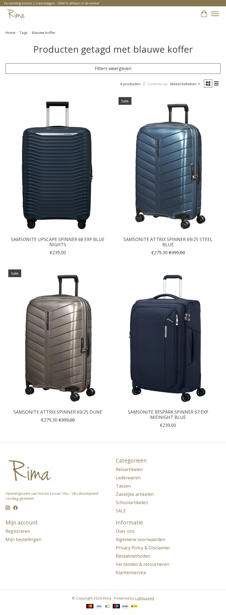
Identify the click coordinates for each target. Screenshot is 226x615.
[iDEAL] (134, 606)
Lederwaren (128, 478)
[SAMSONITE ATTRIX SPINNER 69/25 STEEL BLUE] (168, 164)
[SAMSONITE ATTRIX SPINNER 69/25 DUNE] (58, 336)
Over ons (125, 531)
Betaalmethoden (133, 556)
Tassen (123, 486)
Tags (24, 32)
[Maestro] (116, 606)
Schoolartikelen (132, 502)
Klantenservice (131, 572)
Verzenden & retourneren (142, 564)
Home (10, 32)
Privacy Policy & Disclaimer (143, 548)
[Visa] (99, 606)
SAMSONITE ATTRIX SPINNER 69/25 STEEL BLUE (167, 242)
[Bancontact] (107, 606)
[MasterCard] (89, 606)
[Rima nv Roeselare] (16, 13)
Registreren (18, 531)
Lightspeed (144, 598)
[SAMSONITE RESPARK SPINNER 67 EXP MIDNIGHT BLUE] (168, 336)
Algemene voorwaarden (140, 539)
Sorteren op (157, 83)
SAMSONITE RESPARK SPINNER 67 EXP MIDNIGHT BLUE (168, 414)
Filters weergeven (113, 68)
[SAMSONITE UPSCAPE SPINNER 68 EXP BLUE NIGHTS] (58, 164)
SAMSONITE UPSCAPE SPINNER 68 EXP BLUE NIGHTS (57, 242)
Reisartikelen (129, 469)
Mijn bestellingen (23, 539)
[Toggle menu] (214, 13)
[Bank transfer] (125, 606)
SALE (121, 511)
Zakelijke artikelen (135, 494)
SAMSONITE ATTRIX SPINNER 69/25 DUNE (58, 412)
